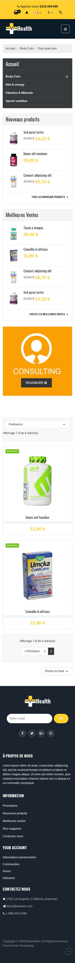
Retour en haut (57, 671)
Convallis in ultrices (35, 249)
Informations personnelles (19, 857)
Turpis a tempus (33, 227)
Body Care (13, 76)
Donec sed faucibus (37, 517)
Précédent (31, 651)
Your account (15, 847)
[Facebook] (22, 733)
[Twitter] (32, 733)
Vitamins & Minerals (19, 92)
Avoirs (7, 871)
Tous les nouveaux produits (50, 197)
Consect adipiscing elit (37, 175)
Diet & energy (15, 84)
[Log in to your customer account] (27, 12)
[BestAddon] (37, 360)
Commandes (11, 864)
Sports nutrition (16, 101)
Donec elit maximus (35, 153)
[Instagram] (51, 733)
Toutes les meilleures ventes (49, 314)
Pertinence (37, 424)
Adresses (9, 878)
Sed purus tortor (33, 132)
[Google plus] (41, 733)
